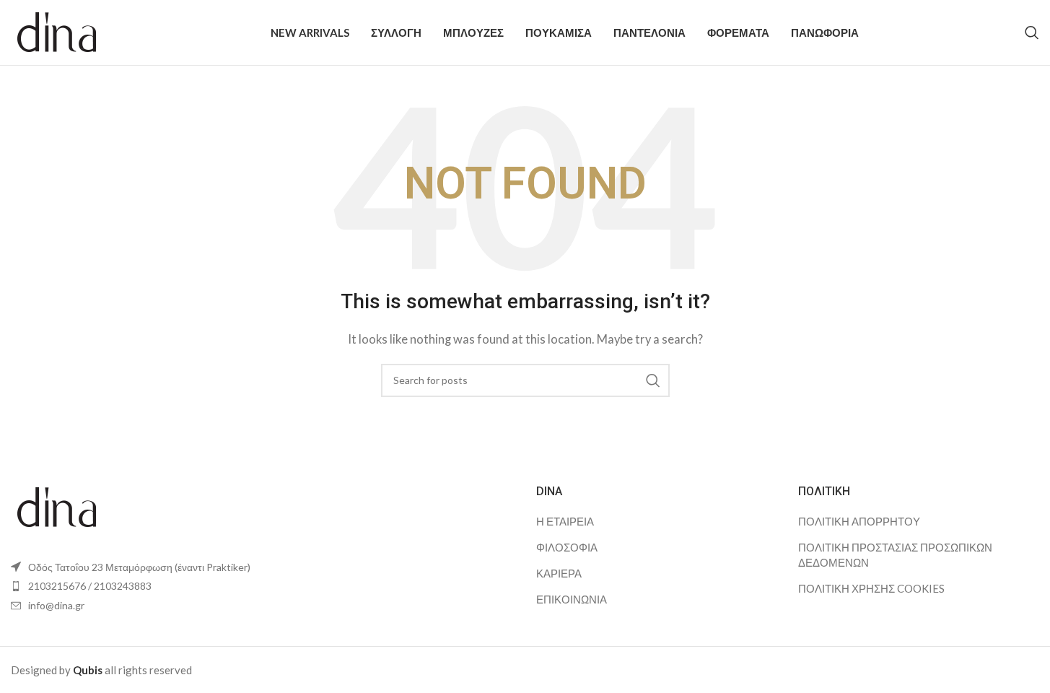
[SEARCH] (653, 380)
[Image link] (57, 505)
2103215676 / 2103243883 (90, 586)
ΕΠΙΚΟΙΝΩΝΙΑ (571, 599)
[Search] (1032, 32)
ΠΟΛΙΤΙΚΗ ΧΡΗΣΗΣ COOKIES (871, 588)
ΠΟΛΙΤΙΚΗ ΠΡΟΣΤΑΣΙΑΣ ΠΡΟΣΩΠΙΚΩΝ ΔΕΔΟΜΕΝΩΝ (895, 555)
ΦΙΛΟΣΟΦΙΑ (567, 547)
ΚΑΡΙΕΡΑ (559, 573)
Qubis (87, 669)
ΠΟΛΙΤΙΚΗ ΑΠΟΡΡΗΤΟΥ (859, 521)
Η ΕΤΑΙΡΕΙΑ (565, 521)
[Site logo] (57, 31)
